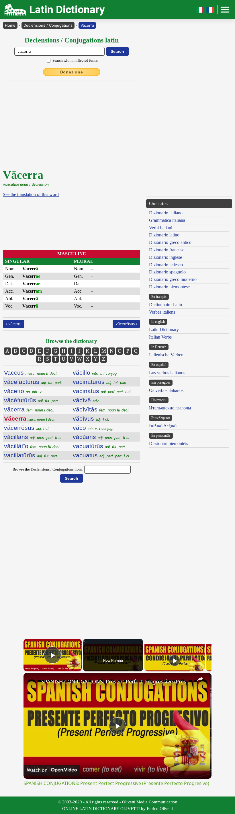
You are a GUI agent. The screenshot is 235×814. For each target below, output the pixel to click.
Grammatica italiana (167, 220)
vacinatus (102, 391)
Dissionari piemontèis (168, 443)
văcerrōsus (27, 427)
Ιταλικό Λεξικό (163, 425)
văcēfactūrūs (33, 381)
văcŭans (101, 437)
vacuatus (101, 455)
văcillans (33, 437)
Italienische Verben (166, 354)
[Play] (174, 660)
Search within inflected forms (75, 60)
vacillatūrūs (31, 455)
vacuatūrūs (99, 446)
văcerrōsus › (126, 323)
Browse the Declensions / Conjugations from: (48, 469)
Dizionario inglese (165, 257)
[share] (200, 679)
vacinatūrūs (100, 381)
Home (10, 25)
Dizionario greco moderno (173, 279)
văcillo (95, 372)
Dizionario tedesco (166, 264)
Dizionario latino (164, 234)
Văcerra (87, 25)
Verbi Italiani (160, 227)
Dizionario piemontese (169, 286)
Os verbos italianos (166, 390)
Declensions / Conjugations (48, 25)
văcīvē (86, 400)
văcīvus (91, 418)
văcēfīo (23, 391)
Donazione (71, 72)
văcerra (29, 409)
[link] (32, 682)
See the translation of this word (31, 194)
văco (93, 427)
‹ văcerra (13, 323)
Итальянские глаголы (170, 407)
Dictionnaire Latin (165, 304)
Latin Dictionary (164, 329)
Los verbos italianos (167, 372)
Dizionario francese (166, 249)
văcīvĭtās (101, 409)
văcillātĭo (32, 446)
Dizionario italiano (166, 212)
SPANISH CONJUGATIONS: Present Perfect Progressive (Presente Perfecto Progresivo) (116, 681)
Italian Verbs (160, 337)
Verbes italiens (162, 312)
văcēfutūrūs (31, 400)
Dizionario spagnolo (167, 271)
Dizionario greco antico (170, 242)
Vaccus (31, 372)
